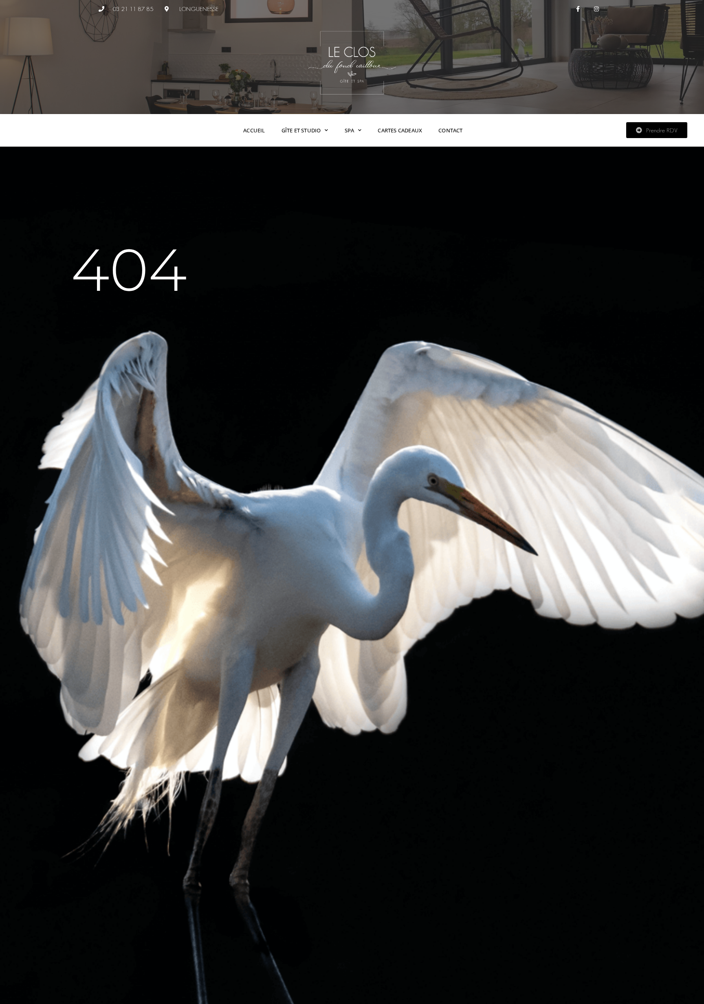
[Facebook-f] (578, 9)
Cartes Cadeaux (400, 130)
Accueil (254, 130)
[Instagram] (596, 9)
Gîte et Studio (301, 130)
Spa (349, 130)
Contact (450, 130)
